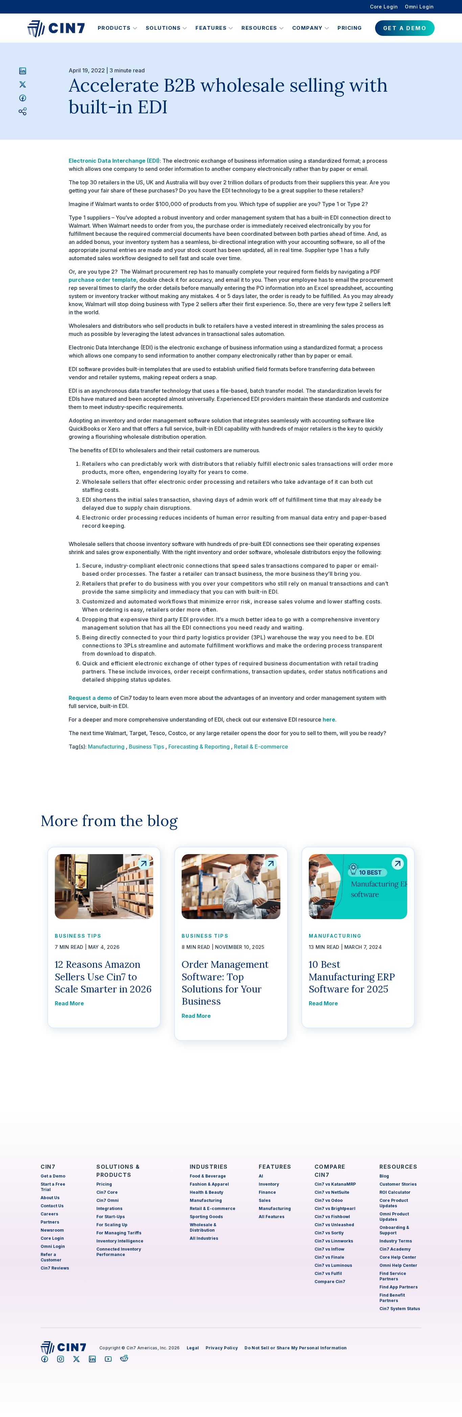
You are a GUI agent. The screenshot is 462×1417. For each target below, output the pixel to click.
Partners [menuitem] (50, 1222)
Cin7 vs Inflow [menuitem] (329, 1249)
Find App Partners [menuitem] (398, 1286)
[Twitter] (23, 84)
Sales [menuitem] (265, 1200)
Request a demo (90, 697)
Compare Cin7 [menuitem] (330, 1281)
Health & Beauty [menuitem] (206, 1192)
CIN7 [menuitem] (48, 1166)
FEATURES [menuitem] (275, 1166)
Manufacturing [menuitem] (206, 1200)
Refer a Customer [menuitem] (51, 1257)
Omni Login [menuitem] (419, 6)
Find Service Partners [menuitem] (392, 1276)
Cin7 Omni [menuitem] (107, 1200)
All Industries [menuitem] (204, 1238)
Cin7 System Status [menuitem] (399, 1308)
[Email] (23, 111)
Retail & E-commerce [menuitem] (212, 1208)
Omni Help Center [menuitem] (398, 1265)
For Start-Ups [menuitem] (110, 1216)
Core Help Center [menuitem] (397, 1257)
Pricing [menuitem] (104, 1184)
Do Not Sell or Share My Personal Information (296, 1347)
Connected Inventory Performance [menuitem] (118, 1252)
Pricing (350, 28)
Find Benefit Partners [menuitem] (392, 1298)
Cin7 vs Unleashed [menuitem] (334, 1224)
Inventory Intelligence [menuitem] (119, 1240)
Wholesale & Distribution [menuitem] (203, 1227)
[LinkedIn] (23, 71)
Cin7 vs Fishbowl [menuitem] (332, 1216)
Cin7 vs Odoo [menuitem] (329, 1200)
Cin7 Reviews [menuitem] (55, 1268)
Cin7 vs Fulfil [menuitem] (328, 1273)
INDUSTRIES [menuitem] (209, 1166)
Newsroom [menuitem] (52, 1230)
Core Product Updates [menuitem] (393, 1203)
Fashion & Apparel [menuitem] (209, 1184)
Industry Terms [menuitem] (395, 1240)
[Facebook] (23, 98)
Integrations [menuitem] (109, 1208)
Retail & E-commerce (261, 746)
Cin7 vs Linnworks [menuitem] (334, 1240)
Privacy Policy (222, 1347)
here (329, 719)
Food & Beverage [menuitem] (208, 1176)
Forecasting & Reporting (199, 746)
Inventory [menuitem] (269, 1184)
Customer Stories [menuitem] (398, 1184)
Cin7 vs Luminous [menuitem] (333, 1265)
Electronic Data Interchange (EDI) (114, 160)
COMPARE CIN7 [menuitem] (330, 1170)
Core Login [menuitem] (384, 6)
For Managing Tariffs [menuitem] (118, 1232)
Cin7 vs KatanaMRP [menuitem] (335, 1184)
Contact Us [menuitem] (52, 1205)
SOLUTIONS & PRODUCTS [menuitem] (118, 1170)
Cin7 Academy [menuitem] (395, 1249)
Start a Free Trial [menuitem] (53, 1187)
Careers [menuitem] (49, 1213)
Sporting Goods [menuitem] (206, 1216)
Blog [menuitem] (384, 1176)
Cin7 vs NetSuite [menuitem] (332, 1192)
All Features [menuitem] (271, 1216)
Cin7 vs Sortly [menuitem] (329, 1232)
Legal (193, 1347)
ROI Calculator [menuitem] (395, 1192)
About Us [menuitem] (50, 1197)
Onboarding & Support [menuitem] (394, 1230)
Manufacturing (106, 746)
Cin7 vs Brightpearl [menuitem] (335, 1208)
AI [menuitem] (261, 1176)
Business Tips (146, 746)
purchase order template (102, 279)
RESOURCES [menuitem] (398, 1166)
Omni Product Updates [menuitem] (394, 1216)
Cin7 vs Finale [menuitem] (329, 1257)
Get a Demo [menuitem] (53, 1176)
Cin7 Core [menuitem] (107, 1192)
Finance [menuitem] (267, 1192)
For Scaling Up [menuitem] (112, 1224)
